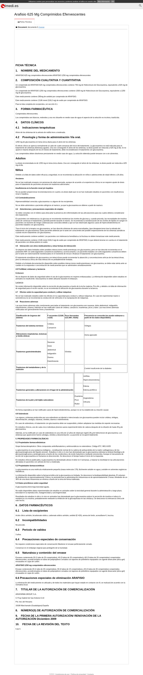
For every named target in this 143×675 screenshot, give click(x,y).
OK (113, 1)
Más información (104, 1)
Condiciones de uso (62, 674)
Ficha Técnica (26, 22)
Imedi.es (11, 6)
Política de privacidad (78, 674)
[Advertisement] (6, 99)
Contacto (90, 674)
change (41, 27)
